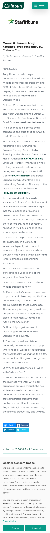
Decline (15, 528)
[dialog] (25, 495)
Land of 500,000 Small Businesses (24, 449)
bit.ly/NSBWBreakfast (15, 193)
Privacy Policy (9, 521)
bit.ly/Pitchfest (20, 176)
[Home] (13, 5)
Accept (37, 528)
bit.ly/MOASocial (32, 159)
